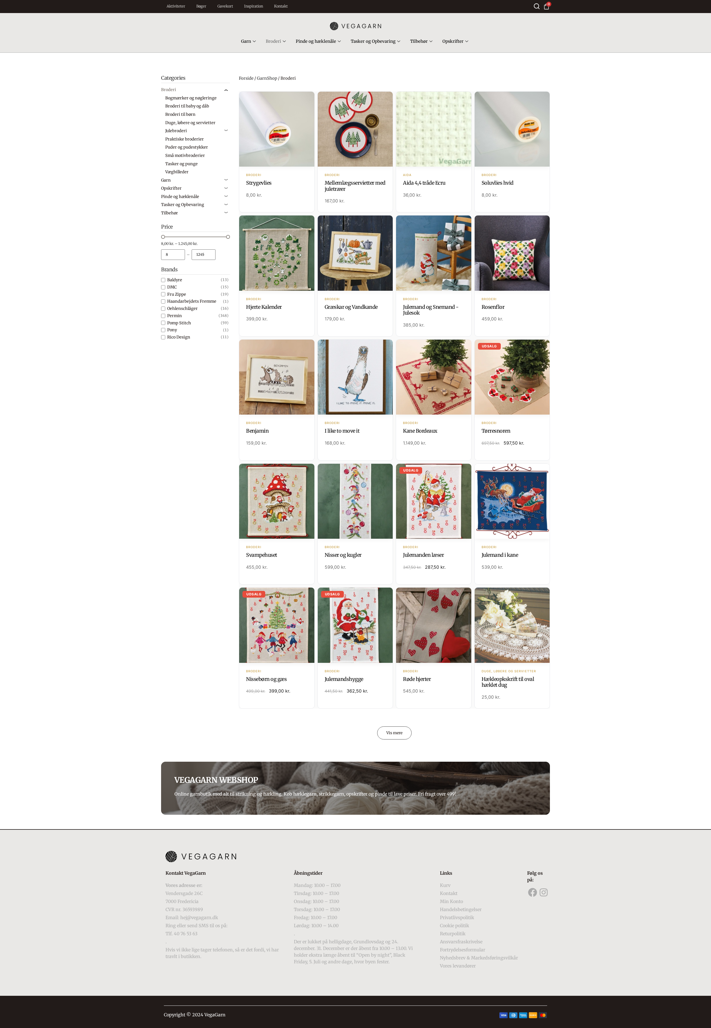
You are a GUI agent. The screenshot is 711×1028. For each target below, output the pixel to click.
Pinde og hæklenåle (316, 41)
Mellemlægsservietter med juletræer (355, 186)
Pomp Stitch (179, 322)
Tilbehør (419, 41)
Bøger (201, 6)
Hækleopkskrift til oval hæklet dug (508, 682)
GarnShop (267, 78)
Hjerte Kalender (264, 307)
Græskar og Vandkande (351, 307)
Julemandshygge (344, 679)
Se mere (276, 129)
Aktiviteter (176, 6)
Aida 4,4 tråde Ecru (424, 183)
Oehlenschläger (182, 308)
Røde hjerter (417, 679)
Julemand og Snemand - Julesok (431, 310)
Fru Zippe (176, 294)
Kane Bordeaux (420, 431)
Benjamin (257, 431)
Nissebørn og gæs (266, 679)
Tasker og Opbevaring (373, 41)
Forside (246, 78)
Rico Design (178, 337)
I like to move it (342, 431)
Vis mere (394, 732)
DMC (172, 287)
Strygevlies (259, 183)
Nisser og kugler (343, 555)
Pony (172, 329)
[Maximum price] (204, 254)
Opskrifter (453, 41)
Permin (174, 315)
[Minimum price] (173, 254)
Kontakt (281, 6)
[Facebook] (532, 892)
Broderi (273, 41)
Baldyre (174, 279)
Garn (246, 41)
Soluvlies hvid (498, 183)
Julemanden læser (423, 555)
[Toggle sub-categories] (226, 90)
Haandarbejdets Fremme (191, 301)
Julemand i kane (500, 555)
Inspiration (253, 6)
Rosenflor (493, 307)
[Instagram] (543, 892)
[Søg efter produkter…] (536, 6)
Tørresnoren (496, 431)
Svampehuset (261, 555)
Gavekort (225, 6)
